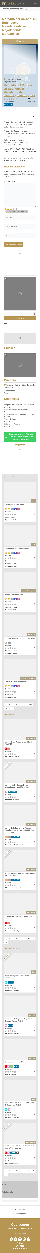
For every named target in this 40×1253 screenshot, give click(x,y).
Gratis (8, 323)
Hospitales (31, 634)
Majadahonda (7, 1192)
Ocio (32, 96)
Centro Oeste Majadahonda (15, 682)
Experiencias (20, 1248)
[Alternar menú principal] (35, 3)
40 (33, 1171)
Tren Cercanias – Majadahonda (16, 409)
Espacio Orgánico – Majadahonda (18, 594)
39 (29, 1171)
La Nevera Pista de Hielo (14, 504)
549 (6, 708)
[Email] (24, 1239)
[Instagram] (20, 1239)
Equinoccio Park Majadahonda (12, 80)
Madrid (4, 1185)
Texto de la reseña (10, 181)
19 (33, 938)
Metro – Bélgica (10, 419)
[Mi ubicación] (34, 314)
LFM (24, 1233)
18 (29, 938)
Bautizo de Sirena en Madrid (16, 1062)
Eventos (20, 41)
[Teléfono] (28, 1239)
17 (24, 938)
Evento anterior (20, 1209)
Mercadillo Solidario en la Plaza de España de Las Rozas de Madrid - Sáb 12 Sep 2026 (19, 830)
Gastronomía (9, 96)
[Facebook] (15, 1239)
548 (30, 704)
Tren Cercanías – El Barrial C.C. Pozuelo (19, 414)
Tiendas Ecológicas (28, 591)
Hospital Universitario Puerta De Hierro (19, 405)
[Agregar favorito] (34, 514)
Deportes (32, 1015)
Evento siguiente (20, 1214)
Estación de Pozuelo (12, 424)
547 (25, 704)
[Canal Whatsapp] (11, 1239)
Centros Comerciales (28, 678)
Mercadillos (22, 96)
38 (24, 1171)
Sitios (20, 1243)
